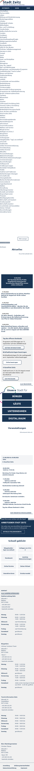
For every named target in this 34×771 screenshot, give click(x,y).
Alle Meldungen (25, 384)
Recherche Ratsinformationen (10, 180)
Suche (17, 8)
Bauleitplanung (5, 83)
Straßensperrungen (6, 166)
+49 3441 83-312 (6, 657)
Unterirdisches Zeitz (6, 107)
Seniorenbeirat (5, 182)
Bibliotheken (4, 25)
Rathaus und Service (6, 127)
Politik (2, 170)
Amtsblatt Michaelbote (8, 168)
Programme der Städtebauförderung (12, 91)
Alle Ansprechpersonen (10, 593)
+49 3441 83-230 (6, 757)
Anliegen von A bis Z (7, 131)
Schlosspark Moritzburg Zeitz (9, 103)
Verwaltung (4, 188)
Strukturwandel (5, 202)
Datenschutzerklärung (9, 768)
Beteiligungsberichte (7, 198)
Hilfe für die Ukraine (7, 47)
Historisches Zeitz (6, 113)
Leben (2, 15)
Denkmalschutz (5, 85)
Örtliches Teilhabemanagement (10, 49)
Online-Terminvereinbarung (9, 145)
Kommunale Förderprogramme (10, 89)
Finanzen (3, 196)
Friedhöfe (3, 43)
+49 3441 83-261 (6, 659)
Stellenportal (4, 164)
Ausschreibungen (5, 162)
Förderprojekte (5, 87)
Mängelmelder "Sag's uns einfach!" (11, 139)
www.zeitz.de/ (6, 607)
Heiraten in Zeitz (5, 51)
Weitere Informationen (13, 348)
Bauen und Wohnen (6, 73)
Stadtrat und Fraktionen (8, 172)
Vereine (2, 61)
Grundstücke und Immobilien (9, 81)
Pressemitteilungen (6, 153)
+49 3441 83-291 (6, 705)
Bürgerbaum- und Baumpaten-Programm (13, 69)
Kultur (2, 99)
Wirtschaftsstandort (6, 204)
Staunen (2, 101)
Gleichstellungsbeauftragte (9, 39)
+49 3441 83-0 (5, 604)
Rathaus (2, 115)
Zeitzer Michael (5, 208)
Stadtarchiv (4, 143)
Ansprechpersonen (6, 194)
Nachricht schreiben (7, 609)
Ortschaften (4, 11)
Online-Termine (5, 149)
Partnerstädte (4, 13)
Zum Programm (10, 379)
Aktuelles (3, 151)
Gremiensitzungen (6, 160)
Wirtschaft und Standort (8, 200)
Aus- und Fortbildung (7, 27)
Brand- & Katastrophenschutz (9, 93)
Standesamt (4, 135)
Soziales (2, 33)
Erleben (2, 117)
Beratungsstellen (5, 45)
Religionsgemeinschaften (8, 41)
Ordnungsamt (4, 137)
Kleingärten (4, 63)
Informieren (4, 123)
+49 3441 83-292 (6, 707)
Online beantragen (12, 362)
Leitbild (2, 79)
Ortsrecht (3, 141)
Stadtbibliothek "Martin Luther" (10, 71)
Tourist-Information (6, 125)
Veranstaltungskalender (8, 119)
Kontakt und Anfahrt (7, 192)
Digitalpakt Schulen (6, 23)
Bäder (2, 57)
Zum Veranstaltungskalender (20, 513)
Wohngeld (3, 37)
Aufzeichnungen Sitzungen (9, 174)
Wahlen (2, 186)
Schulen (2, 21)
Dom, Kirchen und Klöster (8, 111)
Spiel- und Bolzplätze (7, 59)
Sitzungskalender (5, 178)
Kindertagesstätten (6, 19)
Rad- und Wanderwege (7, 67)
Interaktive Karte (5, 212)
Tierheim (3, 95)
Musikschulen (4, 29)
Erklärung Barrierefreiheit (22, 765)
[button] (28, 8)
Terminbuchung (5, 147)
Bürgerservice (4, 129)
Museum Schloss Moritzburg (9, 105)
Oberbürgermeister (6, 190)
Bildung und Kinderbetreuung (10, 17)
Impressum (24, 768)
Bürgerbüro (4, 133)
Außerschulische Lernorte (8, 31)
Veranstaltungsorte (6, 121)
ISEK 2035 (3, 77)
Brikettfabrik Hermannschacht (10, 109)
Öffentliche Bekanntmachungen (10, 158)
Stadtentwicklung (6, 75)
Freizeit (2, 53)
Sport (2, 55)
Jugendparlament (6, 184)
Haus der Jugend (5, 65)
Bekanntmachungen (6, 155)
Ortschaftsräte (5, 176)
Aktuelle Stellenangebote (12, 531)
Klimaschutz (4, 97)
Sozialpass (3, 35)
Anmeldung (6, 765)
